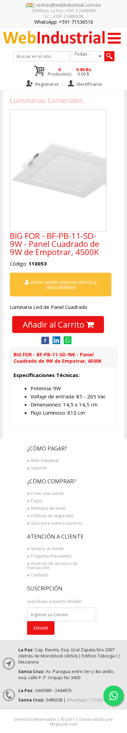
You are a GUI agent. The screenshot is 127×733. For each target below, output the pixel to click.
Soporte (36, 468)
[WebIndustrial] (53, 37)
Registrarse (46, 84)
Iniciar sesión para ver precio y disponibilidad (63, 284)
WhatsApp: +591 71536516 (63, 22)
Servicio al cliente (45, 549)
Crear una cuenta (45, 493)
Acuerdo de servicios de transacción (52, 566)
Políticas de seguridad (50, 516)
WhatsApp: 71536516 (87, 700)
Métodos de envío (46, 508)
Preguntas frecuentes (49, 556)
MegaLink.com (63, 724)
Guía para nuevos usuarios (54, 523)
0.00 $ (83, 71)
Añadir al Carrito (54, 324)
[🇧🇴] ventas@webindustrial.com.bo (63, 5)
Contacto (37, 575)
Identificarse (89, 84)
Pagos (35, 501)
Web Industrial (43, 461)
